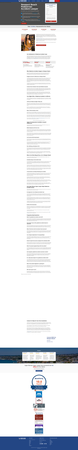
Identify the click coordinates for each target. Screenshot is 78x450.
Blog (50, 444)
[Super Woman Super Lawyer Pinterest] (46, 443)
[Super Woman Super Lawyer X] (44, 443)
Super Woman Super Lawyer (39, 38)
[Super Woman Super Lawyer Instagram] (39, 443)
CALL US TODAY (24, 23)
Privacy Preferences (39, 448)
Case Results (51, 441)
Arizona (30, 440)
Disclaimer (44, 447)
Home (50, 439)
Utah (29, 444)
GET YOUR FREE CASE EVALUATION (41, 45)
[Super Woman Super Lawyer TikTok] (43, 443)
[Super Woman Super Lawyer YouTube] (42, 443)
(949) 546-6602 (38, 42)
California (30, 441)
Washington (30, 445)
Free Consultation (39, 370)
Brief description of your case (49, 14)
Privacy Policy (42, 447)
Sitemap (46, 447)
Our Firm (50, 440)
